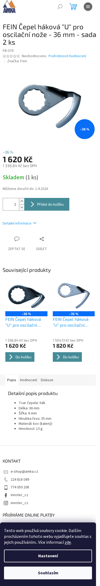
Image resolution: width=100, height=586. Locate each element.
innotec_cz (19, 495)
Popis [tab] (11, 380)
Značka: (17, 61)
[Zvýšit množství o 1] (21, 201)
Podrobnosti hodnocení (67, 56)
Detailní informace (17, 223)
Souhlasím (48, 573)
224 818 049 (20, 479)
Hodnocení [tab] (28, 380)
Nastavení (48, 556)
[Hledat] (60, 6)
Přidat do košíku (50, 204)
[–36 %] (26, 295)
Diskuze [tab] (47, 380)
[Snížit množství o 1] (21, 207)
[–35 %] (74, 295)
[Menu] (88, 6)
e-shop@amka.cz (24, 471)
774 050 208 (20, 487)
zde (68, 542)
